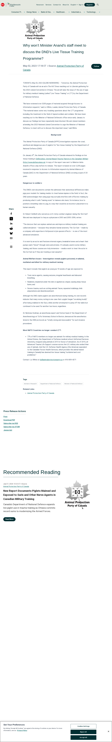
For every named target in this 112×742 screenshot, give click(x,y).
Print (5, 417)
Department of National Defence (50, 384)
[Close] (108, 731)
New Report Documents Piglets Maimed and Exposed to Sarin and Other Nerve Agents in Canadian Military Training (29, 495)
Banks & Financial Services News (46, 12)
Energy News (32, 12)
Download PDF (9, 420)
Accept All (83, 737)
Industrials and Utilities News (76, 12)
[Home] (11, 5)
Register (90, 5)
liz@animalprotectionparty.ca (51, 360)
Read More (9, 519)
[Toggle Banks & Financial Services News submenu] (54, 12)
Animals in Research (30, 384)
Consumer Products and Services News (16, 12)
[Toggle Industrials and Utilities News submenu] (84, 12)
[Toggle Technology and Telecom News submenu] (99, 12)
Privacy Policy (22, 730)
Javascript (8, 430)
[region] (56, 731)
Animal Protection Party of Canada (40, 393)
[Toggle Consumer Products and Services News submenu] (24, 12)
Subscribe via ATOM (12, 427)
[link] (40, 5)
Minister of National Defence (73, 384)
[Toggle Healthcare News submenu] (69, 12)
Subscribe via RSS (11, 423)
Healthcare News (61, 12)
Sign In (81, 5)
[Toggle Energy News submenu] (39, 12)
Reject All (83, 732)
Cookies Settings (83, 726)
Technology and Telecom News (92, 12)
